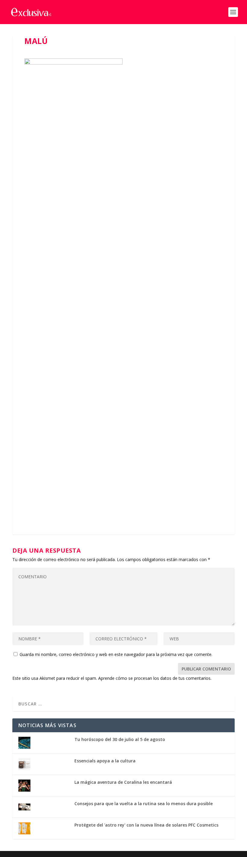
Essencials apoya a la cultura (105, 761)
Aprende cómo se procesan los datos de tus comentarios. (154, 678)
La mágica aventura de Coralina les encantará (123, 782)
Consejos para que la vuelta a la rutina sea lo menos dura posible (143, 803)
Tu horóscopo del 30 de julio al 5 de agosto (119, 739)
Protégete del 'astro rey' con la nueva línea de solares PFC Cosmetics (146, 825)
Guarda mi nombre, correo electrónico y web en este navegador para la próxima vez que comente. (116, 654)
